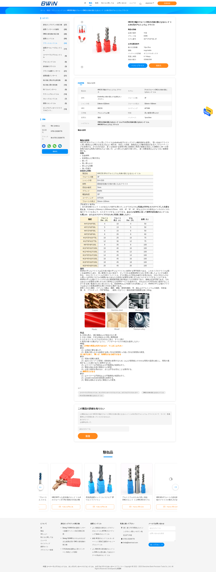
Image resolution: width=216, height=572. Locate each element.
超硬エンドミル (55, 39)
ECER (119, 569)
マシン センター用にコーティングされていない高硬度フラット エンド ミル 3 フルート (157, 499)
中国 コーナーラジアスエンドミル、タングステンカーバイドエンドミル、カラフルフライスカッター (78, 566)
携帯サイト (44, 547)
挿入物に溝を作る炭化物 (55, 80)
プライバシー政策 (46, 550)
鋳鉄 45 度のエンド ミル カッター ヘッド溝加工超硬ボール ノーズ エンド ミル (103, 541)
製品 (42, 531)
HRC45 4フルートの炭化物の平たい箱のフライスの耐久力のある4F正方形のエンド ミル (90, 499)
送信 (88, 436)
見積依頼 (167, 3)
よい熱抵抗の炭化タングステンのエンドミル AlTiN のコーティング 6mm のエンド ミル (103, 531)
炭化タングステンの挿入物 (55, 25)
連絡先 (55, 151)
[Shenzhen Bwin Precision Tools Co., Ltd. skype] (60, 145)
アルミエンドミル (55, 62)
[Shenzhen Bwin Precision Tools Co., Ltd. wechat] (54, 145)
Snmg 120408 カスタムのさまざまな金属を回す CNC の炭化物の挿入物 (74, 541)
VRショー (43, 534)
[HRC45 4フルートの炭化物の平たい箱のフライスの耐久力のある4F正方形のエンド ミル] (90, 479)
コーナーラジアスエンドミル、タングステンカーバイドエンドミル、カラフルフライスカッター (109, 392)
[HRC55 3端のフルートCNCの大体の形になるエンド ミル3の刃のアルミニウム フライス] (106, 40)
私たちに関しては (46, 537)
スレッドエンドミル (55, 99)
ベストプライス (137, 65)
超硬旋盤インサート (55, 76)
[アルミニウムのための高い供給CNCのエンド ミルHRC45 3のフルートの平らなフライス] (56, 479)
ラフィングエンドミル (55, 94)
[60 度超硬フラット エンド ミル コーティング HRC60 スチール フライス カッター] (124, 479)
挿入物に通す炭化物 (55, 85)
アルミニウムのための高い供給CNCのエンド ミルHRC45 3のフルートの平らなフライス (55, 499)
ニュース (43, 540)
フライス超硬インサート (55, 71)
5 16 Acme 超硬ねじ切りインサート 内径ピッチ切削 (74, 550)
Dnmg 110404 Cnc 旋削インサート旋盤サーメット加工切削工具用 (74, 531)
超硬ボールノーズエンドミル (55, 49)
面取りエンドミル (55, 103)
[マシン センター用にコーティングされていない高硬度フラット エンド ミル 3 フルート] (158, 479)
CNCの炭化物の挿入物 (55, 34)
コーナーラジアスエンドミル (55, 56)
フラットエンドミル (55, 43)
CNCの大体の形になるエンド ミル (153, 392)
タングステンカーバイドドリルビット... (55, 109)
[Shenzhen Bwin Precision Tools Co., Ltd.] (49, 3)
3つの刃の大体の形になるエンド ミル (91, 395)
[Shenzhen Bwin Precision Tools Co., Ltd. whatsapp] (49, 145)
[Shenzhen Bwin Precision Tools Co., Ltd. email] (44, 145)
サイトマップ (45, 543)
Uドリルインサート (55, 89)
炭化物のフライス (55, 66)
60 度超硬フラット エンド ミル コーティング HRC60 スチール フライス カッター (124, 499)
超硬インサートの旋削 (55, 29)
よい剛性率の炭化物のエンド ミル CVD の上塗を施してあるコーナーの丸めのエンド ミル (103, 552)
